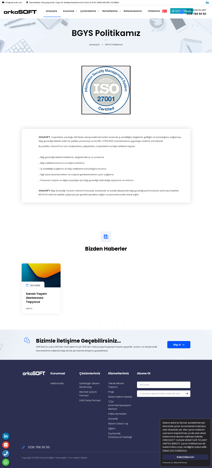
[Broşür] (5, 436)
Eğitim (111, 428)
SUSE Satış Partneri (90, 400)
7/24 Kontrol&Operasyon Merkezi (119, 405)
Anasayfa (94, 44)
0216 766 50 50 (38, 447)
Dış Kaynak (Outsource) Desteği (120, 435)
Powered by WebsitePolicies (175, 463)
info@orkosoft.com (13, 2)
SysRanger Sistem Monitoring (89, 385)
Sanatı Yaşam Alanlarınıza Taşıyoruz (36, 298)
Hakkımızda (57, 383)
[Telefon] (5, 453)
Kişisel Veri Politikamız (175, 450)
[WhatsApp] (5, 462)
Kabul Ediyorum (185, 457)
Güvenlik (113, 418)
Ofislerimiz (154, 11)
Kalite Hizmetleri (117, 413)
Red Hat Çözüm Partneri (88, 393)
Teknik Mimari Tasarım (116, 385)
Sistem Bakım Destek (120, 396)
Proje (111, 392)
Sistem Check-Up (118, 423)
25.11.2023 (35, 285)
